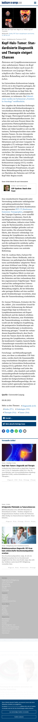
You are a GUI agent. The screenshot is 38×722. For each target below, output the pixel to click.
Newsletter (5, 621)
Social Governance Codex (10, 629)
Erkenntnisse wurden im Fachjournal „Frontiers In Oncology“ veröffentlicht (18, 99)
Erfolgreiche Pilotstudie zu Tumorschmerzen (18, 507)
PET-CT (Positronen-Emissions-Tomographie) (17, 210)
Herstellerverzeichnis (9, 601)
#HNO (16, 480)
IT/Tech (4, 588)
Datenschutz (6, 631)
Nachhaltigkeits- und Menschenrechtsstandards (10, 626)
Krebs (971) (9, 409)
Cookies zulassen (19, 717)
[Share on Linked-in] (12, 431)
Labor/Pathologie (7, 582)
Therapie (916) (10, 412)
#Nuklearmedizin (24, 567)
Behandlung (6, 584)
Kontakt (4, 623)
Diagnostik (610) (29, 406)
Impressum (5, 633)
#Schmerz (27, 521)
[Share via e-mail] (24, 431)
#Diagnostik (10, 480)
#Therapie (33, 480)
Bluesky (4, 610)
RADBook (5, 597)
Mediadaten (6, 619)
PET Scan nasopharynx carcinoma (23, 33)
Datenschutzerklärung (14, 706)
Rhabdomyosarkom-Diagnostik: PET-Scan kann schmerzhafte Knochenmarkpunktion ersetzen (17, 550)
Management (6, 586)
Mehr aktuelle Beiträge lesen (15, 424)
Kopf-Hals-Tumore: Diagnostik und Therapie (18, 466)
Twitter (4, 608)
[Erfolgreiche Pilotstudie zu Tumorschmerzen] (19, 493)
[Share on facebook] (3, 431)
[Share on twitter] (7, 431)
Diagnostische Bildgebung (10, 580)
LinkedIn (4, 612)
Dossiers (4, 595)
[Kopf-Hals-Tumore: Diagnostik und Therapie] (19, 452)
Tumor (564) (24, 412)
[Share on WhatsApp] (16, 431)
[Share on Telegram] (20, 431)
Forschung (5, 590)
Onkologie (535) (23, 409)
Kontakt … (8, 418)
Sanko (11, 33)
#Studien (33, 521)
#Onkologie (26, 480)
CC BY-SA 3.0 (6, 35)
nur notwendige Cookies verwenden (19, 712)
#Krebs (20, 480)
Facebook (5, 606)
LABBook (5, 599)
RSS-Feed (5, 614)
